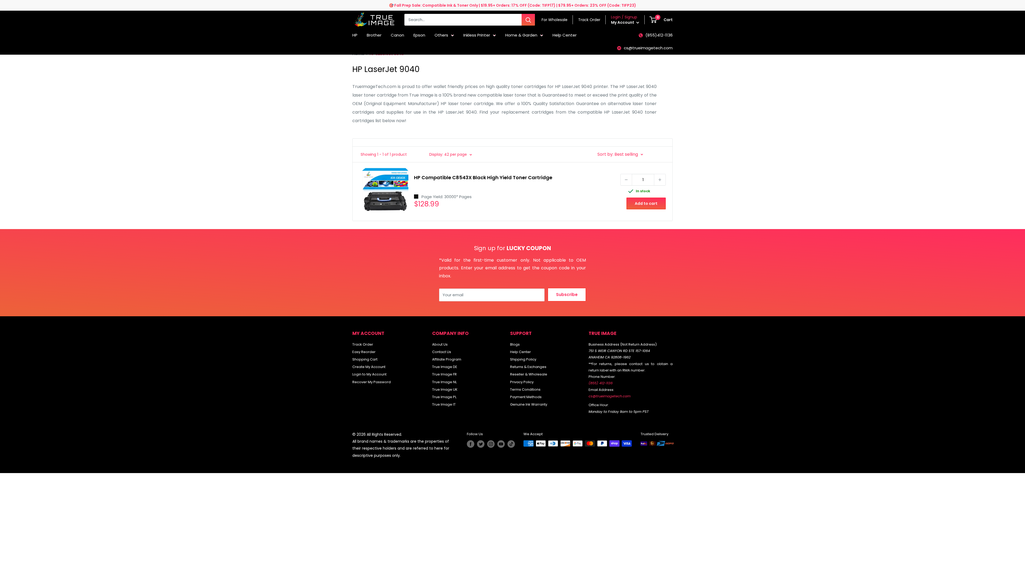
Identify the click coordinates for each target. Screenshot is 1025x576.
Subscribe (567, 294)
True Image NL (444, 382)
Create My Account (368, 366)
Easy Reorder (364, 351)
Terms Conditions (525, 389)
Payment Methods (526, 396)
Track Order (362, 344)
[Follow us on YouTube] (501, 444)
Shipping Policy (523, 359)
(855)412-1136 (659, 35)
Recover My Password (371, 382)
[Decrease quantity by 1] (626, 179)
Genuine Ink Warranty (528, 404)
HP (354, 35)
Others (441, 35)
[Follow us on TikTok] (511, 444)
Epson (419, 35)
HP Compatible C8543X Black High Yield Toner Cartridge (483, 177)
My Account (623, 22)
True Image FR (444, 374)
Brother (374, 35)
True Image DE (444, 366)
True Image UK (445, 389)
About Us (440, 344)
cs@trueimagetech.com (648, 48)
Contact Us (441, 351)
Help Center (565, 35)
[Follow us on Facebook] (470, 444)
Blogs (515, 344)
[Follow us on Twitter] (480, 444)
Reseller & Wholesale (528, 374)
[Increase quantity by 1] (659, 179)
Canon (397, 35)
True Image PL (444, 396)
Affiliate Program (446, 359)
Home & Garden (521, 35)
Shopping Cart (364, 359)
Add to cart (646, 203)
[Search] (528, 20)
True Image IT (444, 404)
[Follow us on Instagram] (491, 444)
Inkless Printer (476, 35)
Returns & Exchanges (528, 366)
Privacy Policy (522, 382)
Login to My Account (369, 374)
